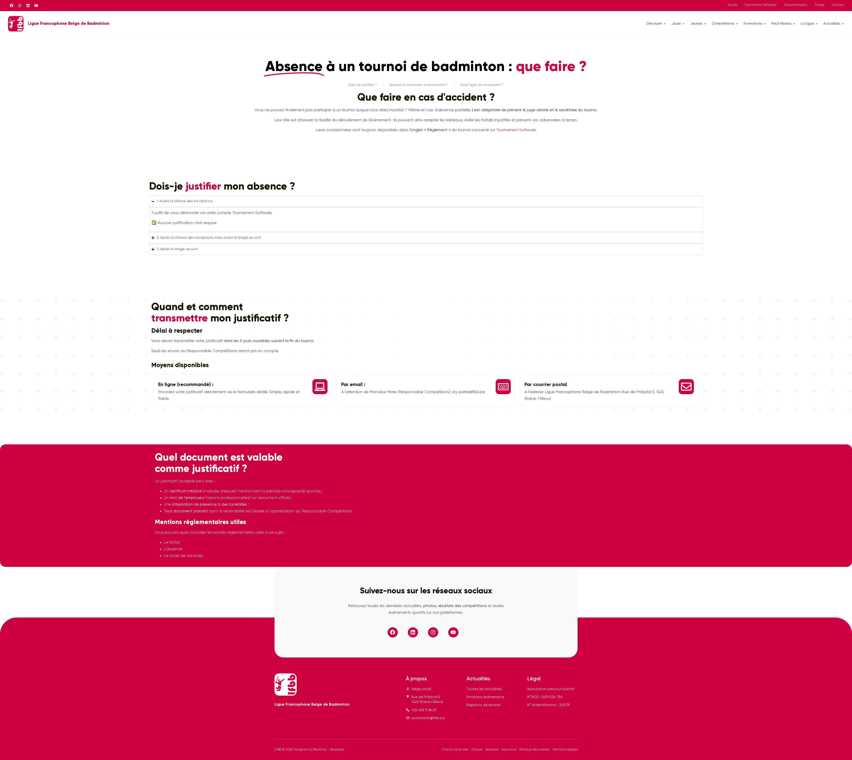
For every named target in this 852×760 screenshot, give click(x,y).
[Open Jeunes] (705, 23)
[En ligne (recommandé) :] (319, 386)
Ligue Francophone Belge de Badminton (68, 24)
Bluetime (320, 749)
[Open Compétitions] (737, 23)
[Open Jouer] (683, 23)
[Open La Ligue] (817, 23)
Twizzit (732, 4)
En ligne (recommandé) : (185, 384)
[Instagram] (19, 5)
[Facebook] (11, 5)
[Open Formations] (765, 23)
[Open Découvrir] (665, 23)
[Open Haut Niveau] (794, 23)
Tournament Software (761, 4)
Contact (838, 4)
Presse (819, 4)
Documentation (795, 4)
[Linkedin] (28, 5)
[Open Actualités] (843, 23)
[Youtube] (36, 5)
